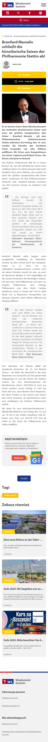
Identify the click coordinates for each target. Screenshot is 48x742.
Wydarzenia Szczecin (10, 724)
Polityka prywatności (10, 698)
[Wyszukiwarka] (18, 13)
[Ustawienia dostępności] (29, 13)
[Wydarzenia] (7, 13)
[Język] (40, 13)
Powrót (24, 478)
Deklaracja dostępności (11, 706)
